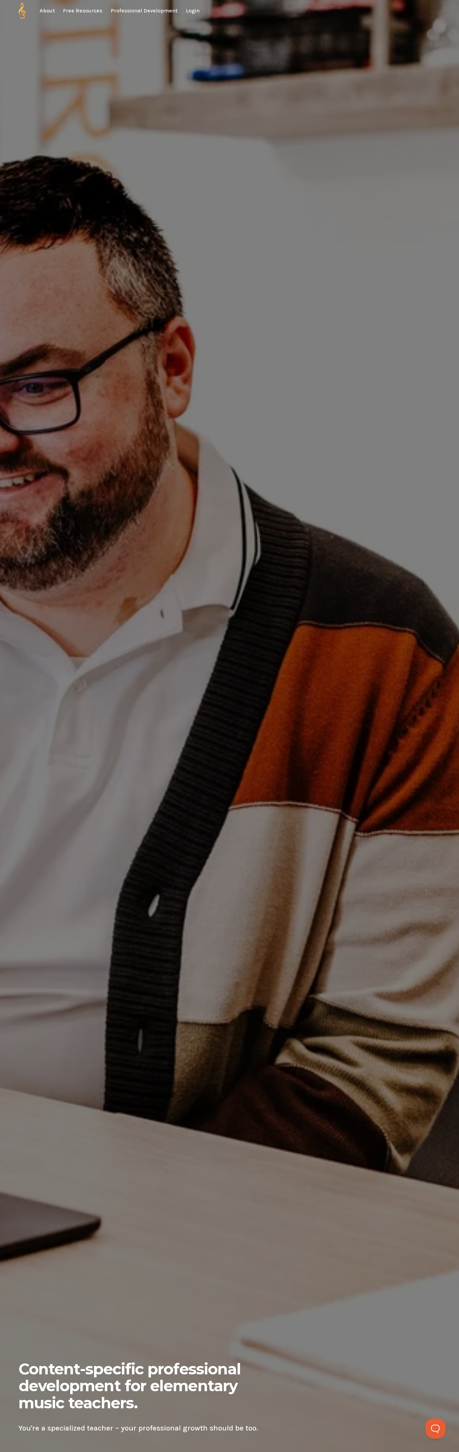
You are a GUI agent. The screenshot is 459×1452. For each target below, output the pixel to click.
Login (193, 10)
